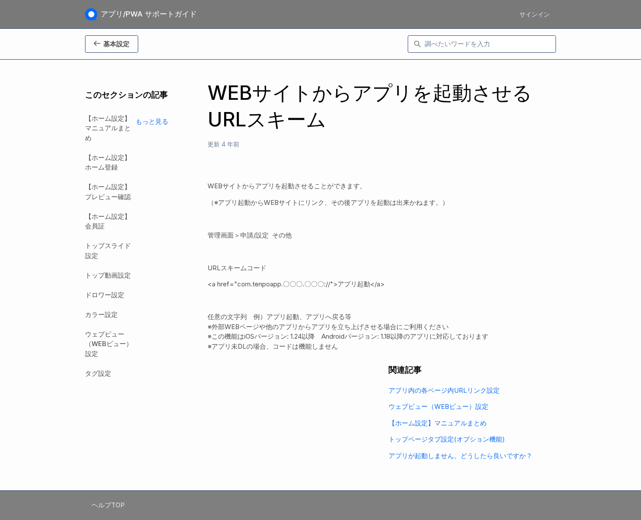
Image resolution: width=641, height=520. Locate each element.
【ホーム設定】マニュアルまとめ (438, 423)
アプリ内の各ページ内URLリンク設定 (444, 390)
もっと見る (152, 121)
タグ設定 (98, 373)
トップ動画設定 (108, 275)
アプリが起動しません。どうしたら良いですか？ (460, 456)
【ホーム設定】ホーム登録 (108, 162)
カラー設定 (101, 314)
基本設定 (116, 44)
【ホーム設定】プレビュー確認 (108, 192)
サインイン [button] (534, 14)
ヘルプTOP (108, 505)
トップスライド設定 (108, 250)
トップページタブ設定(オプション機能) (447, 439)
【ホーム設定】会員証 (108, 221)
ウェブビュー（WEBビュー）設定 (438, 406)
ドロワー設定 (104, 295)
